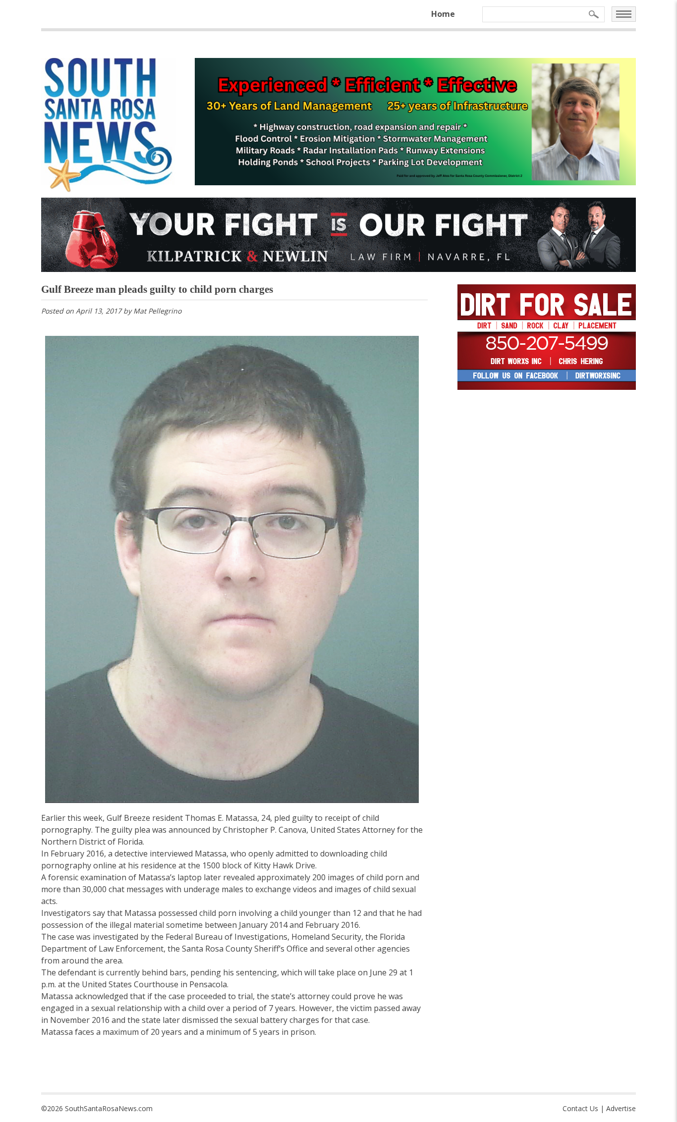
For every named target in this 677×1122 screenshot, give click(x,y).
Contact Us (580, 1108)
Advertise (621, 1108)
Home (443, 13)
